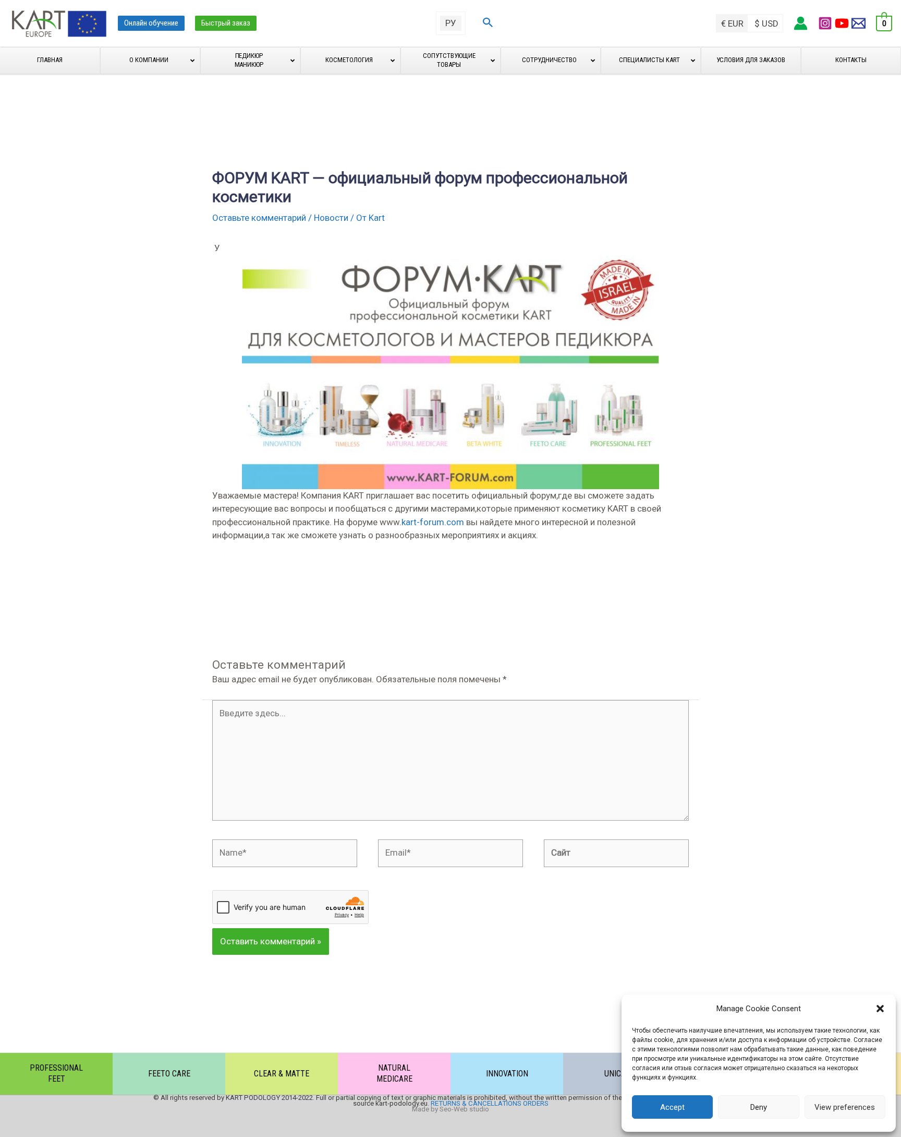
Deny (758, 1107)
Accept (672, 1107)
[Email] (858, 23)
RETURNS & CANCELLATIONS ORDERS (490, 1103)
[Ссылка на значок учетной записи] (801, 23)
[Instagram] (825, 23)
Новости (331, 217)
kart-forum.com (432, 522)
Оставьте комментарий (259, 217)
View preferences (844, 1107)
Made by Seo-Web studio (450, 1109)
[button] (880, 1008)
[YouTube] (842, 23)
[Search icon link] (488, 23)
